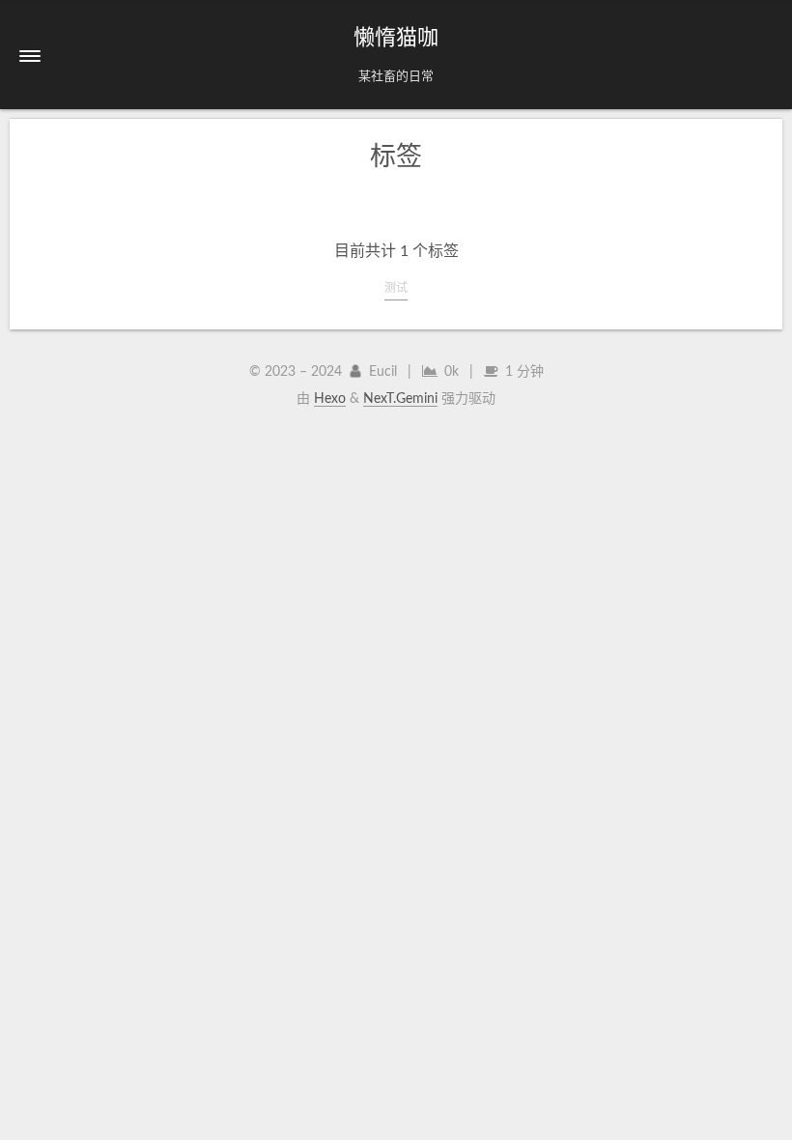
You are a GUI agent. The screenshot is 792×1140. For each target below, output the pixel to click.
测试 (396, 288)
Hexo (330, 399)
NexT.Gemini (400, 399)
